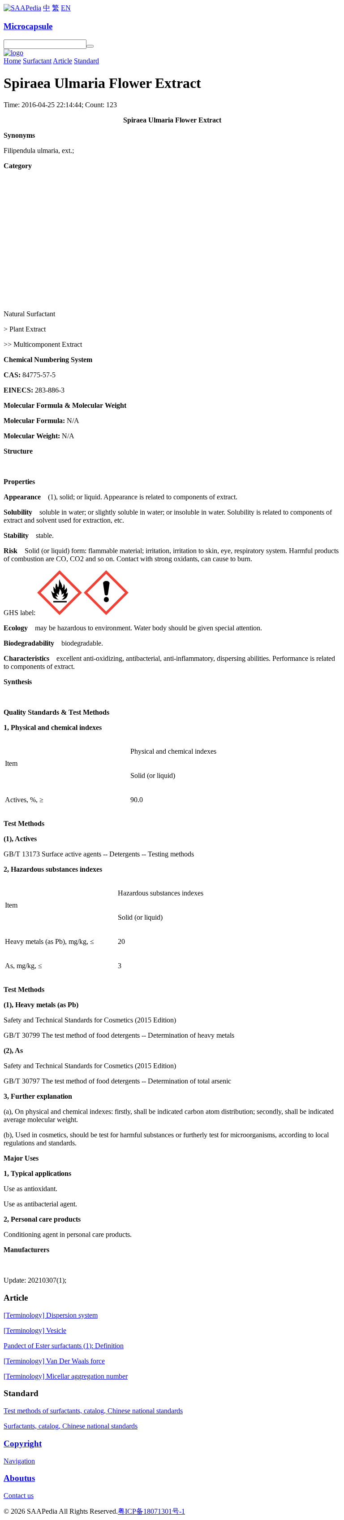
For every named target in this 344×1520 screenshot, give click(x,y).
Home (12, 61)
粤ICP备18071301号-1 (151, 1511)
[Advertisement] (172, 240)
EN (66, 8)
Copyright (23, 1443)
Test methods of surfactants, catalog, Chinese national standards (93, 1411)
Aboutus (19, 1478)
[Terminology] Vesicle (35, 1330)
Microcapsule (28, 26)
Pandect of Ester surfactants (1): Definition (64, 1346)
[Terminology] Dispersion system (51, 1315)
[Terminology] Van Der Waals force (54, 1361)
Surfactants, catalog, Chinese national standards (71, 1426)
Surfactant (37, 61)
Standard (86, 61)
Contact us (19, 1495)
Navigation (19, 1461)
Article (62, 61)
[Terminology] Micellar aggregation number (66, 1376)
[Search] (90, 46)
